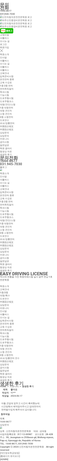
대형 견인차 (6, 110)
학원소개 (4, 54)
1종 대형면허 (6, 107)
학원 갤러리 (6, 148)
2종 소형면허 (6, 117)
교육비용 (4, 35)
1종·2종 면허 (6, 85)
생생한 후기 (6, 154)
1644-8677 (8, 161)
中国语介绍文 (7, 126)
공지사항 (4, 142)
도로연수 (4, 120)
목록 (2, 418)
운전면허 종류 (7, 79)
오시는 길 (5, 41)
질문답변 (4, 145)
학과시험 (4, 92)
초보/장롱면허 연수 (9, 358)
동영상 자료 (6, 151)
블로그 (3, 167)
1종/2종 (4, 292)
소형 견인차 (6, 114)
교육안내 (4, 73)
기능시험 (4, 95)
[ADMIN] (4, 459)
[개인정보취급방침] (9, 453)
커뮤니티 (4, 139)
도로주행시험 (7, 98)
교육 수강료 (6, 82)
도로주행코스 (7, 101)
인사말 (3, 57)
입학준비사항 (7, 76)
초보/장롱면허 (7, 123)
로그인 (3, 44)
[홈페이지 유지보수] (10, 456)
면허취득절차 (7, 89)
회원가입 (4, 47)
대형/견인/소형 (7, 104)
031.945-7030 (11, 164)
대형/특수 (5, 295)
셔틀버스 (4, 38)
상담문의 (4, 132)
